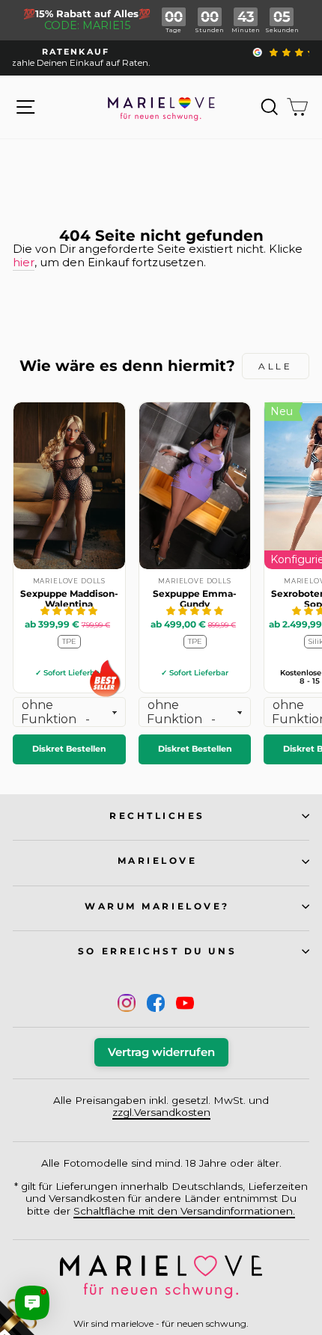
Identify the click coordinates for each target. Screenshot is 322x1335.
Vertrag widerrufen (161, 1052)
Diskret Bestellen (69, 748)
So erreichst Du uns (157, 951)
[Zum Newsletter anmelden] (67, 1267)
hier (23, 263)
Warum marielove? (157, 906)
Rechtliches (157, 816)
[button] (68, 610)
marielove (158, 861)
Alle (275, 366)
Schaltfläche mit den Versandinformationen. (184, 1211)
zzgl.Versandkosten (161, 1112)
